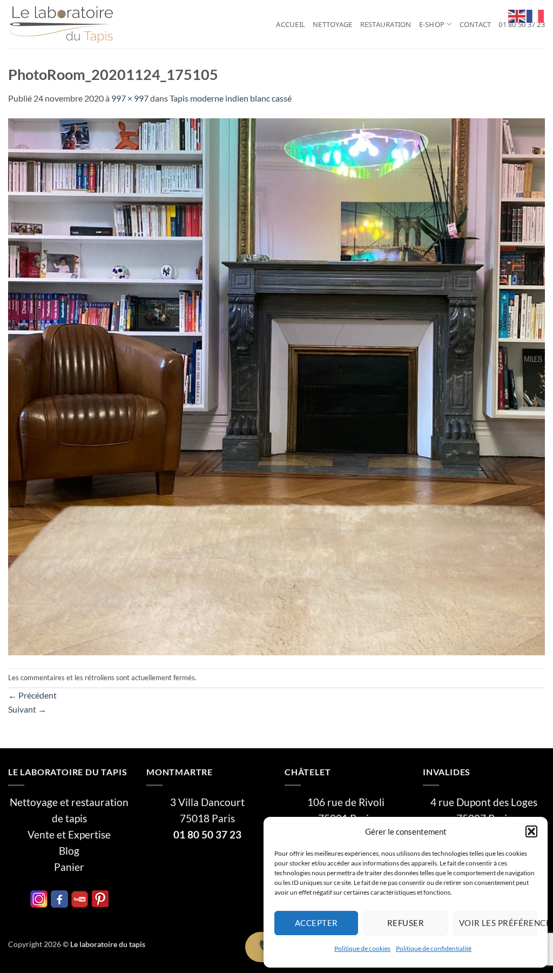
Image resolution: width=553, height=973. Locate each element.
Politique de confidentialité (433, 948)
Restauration (386, 24)
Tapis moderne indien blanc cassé (231, 98)
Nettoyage (332, 24)
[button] (531, 831)
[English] (517, 15)
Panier (69, 867)
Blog (69, 851)
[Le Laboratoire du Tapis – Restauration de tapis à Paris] (62, 24)
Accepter (316, 923)
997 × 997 (130, 98)
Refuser (405, 923)
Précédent (32, 695)
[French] (536, 15)
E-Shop (432, 24)
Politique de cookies (362, 948)
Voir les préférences (498, 923)
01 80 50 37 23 (521, 24)
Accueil (290, 24)
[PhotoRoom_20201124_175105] (276, 385)
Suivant (27, 709)
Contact (475, 24)
